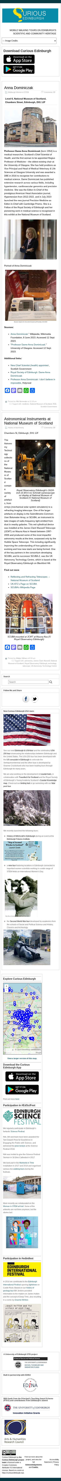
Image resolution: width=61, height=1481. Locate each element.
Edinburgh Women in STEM (18, 92)
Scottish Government (49, 407)
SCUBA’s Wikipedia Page (23, 587)
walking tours (19, 1169)
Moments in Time (26, 1163)
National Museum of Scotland (41, 404)
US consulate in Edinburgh (18, 760)
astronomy (29, 661)
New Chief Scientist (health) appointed (29, 365)
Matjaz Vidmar (21, 658)
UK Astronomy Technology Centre (44, 666)
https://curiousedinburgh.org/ (13, 1473)
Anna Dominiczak (18, 88)
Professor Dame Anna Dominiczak (28, 344)
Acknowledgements (33, 1465)
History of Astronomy (16, 428)
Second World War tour (20, 921)
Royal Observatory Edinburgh (36, 663)
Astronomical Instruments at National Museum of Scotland (28, 421)
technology (52, 663)
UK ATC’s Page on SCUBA (24, 584)
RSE (54, 404)
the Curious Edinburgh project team (13, 1459)
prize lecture (20, 1146)
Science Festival (18, 1131)
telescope (26, 666)
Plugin (38, 1053)
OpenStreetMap (23, 1049)
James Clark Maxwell (41, 661)
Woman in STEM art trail (13, 1206)
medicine (25, 404)
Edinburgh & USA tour (24, 750)
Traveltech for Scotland (28, 777)
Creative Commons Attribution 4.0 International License (12, 1467)
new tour (12, 865)
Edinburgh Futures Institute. (19, 839)
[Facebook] (26, 699)
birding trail (25, 783)
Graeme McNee (21, 1300)
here (17, 1099)
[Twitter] (34, 699)
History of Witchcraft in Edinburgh (21, 836)
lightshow (33, 1285)
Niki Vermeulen (21, 401)
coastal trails (46, 774)
